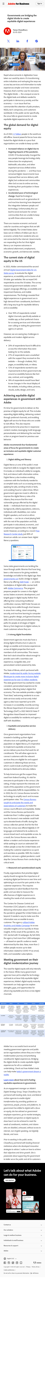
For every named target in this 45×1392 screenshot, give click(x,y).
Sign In (39, 4)
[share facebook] (27, 41)
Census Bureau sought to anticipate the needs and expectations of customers (20, 802)
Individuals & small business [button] (13, 1240)
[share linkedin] (17, 41)
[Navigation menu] (3, 3)
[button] (22, 1258)
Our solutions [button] (8, 1230)
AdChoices (36, 1273)
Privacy (28, 1267)
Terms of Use (35, 1267)
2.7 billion (17, 134)
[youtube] (21, 1263)
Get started (10, 1180)
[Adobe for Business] (18, 3)
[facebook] (5, 1263)
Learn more (9, 1080)
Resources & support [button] (11, 1246)
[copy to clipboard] (36, 41)
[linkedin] (17, 1263)
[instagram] (9, 1263)
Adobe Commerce (15, 588)
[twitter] (13, 1263)
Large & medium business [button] (12, 1235)
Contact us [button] (7, 1225)
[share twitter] (8, 41)
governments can (11, 578)
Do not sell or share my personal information (16, 1273)
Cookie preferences (9, 1270)
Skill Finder (24, 582)
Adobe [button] (6, 1251)
